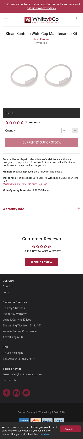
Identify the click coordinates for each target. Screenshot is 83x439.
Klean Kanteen (41, 39)
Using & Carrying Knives (17, 319)
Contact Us (9, 380)
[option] (41, 74)
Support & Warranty (15, 313)
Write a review (41, 262)
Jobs (6, 292)
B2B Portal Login (13, 352)
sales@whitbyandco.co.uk (26, 374)
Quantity (10, 130)
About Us (8, 286)
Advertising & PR (13, 337)
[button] (14, 122)
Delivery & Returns (14, 308)
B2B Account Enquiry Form (19, 358)
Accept (70, 428)
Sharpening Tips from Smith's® (22, 325)
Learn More (45, 434)
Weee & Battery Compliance (20, 331)
